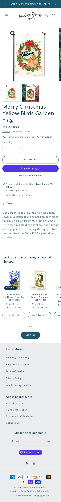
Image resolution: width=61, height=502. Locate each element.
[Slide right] (37, 327)
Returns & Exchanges (18, 364)
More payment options (30, 175)
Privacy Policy (13, 378)
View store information (18, 195)
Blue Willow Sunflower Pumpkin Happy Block (14, 297)
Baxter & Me (29, 487)
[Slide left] (24, 327)
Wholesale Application (19, 385)
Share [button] (9, 203)
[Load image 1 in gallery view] (11, 93)
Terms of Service (15, 371)
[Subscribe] (48, 441)
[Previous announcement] (5, 4)
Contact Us (13, 423)
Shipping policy (41, 496)
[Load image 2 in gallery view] (30, 93)
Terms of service (23, 496)
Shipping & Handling (17, 357)
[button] (6, 15)
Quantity (7, 142)
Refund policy (27, 491)
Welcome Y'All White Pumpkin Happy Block (39, 297)
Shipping (6, 131)
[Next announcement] (55, 4)
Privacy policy (43, 491)
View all (30, 335)
